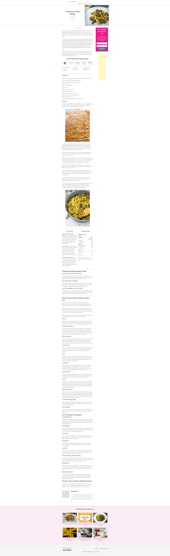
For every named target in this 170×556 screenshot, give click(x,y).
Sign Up (102, 48)
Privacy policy (97, 551)
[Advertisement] (101, 66)
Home (75, 28)
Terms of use (93, 551)
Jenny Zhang (74, 491)
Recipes (78, 28)
